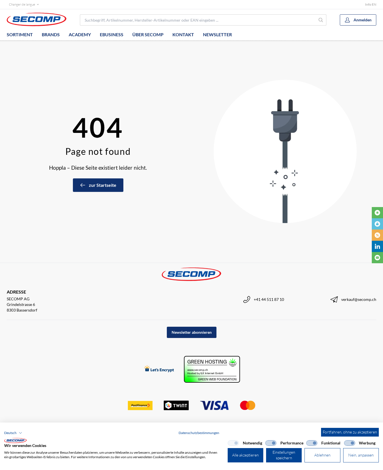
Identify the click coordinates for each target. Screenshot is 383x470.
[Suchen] (321, 20)
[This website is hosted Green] (212, 369)
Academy (80, 34)
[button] (13, 433)
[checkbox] (233, 443)
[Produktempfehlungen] (377, 224)
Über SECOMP (147, 34)
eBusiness (111, 34)
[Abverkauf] (377, 235)
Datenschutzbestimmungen (199, 433)
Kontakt (183, 34)
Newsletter (217, 34)
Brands (51, 34)
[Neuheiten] (377, 212)
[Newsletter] (377, 257)
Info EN (370, 4)
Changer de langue (22, 4)
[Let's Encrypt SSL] (159, 369)
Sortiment (20, 34)
